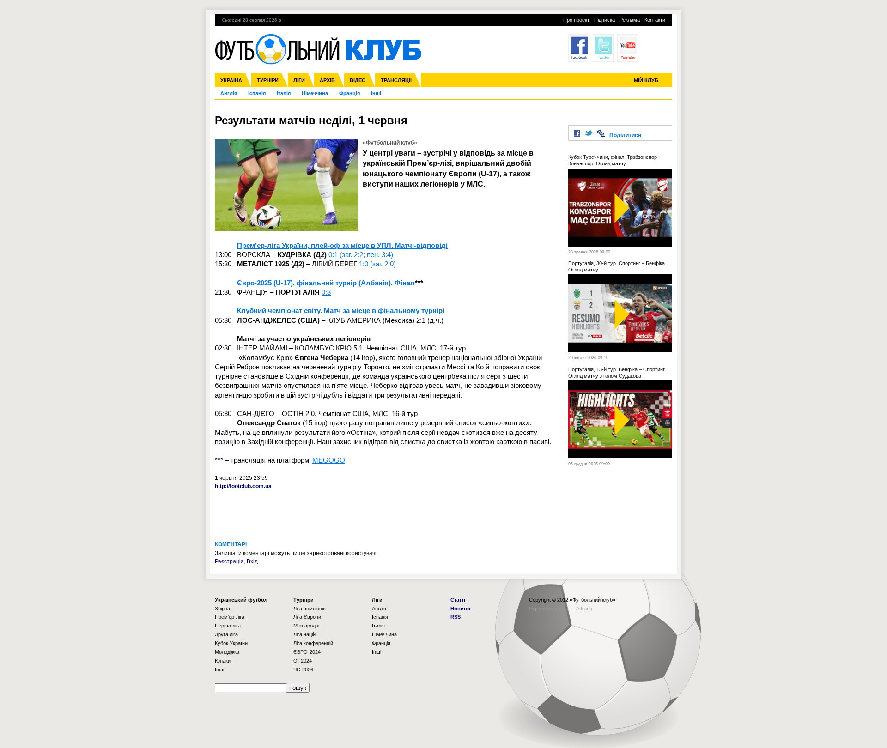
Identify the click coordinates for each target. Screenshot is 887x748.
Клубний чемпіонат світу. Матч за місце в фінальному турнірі (340, 310)
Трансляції (396, 80)
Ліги (299, 80)
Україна (231, 80)
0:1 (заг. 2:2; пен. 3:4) (360, 255)
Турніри (268, 80)
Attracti (584, 608)
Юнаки (223, 661)
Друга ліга (226, 634)
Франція (349, 93)
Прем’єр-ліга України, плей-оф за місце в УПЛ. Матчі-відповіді (342, 245)
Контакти (654, 20)
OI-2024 (302, 661)
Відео (358, 80)
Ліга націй (304, 634)
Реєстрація (229, 561)
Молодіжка (227, 652)
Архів (327, 80)
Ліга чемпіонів (309, 608)
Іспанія (257, 93)
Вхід (252, 561)
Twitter (603, 48)
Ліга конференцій (313, 643)
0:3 (326, 292)
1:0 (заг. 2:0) (377, 264)
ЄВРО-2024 (307, 652)
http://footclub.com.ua (243, 486)
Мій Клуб (646, 80)
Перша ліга (228, 625)
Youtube (627, 48)
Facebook (578, 48)
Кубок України (231, 643)
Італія (284, 93)
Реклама (630, 20)
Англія (228, 93)
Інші (376, 93)
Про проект (576, 20)
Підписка (604, 20)
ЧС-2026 (303, 669)
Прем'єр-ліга (229, 617)
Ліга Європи (307, 617)
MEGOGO (328, 460)
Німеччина (315, 93)
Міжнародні (306, 625)
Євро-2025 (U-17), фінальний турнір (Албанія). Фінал (326, 283)
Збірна (222, 608)
